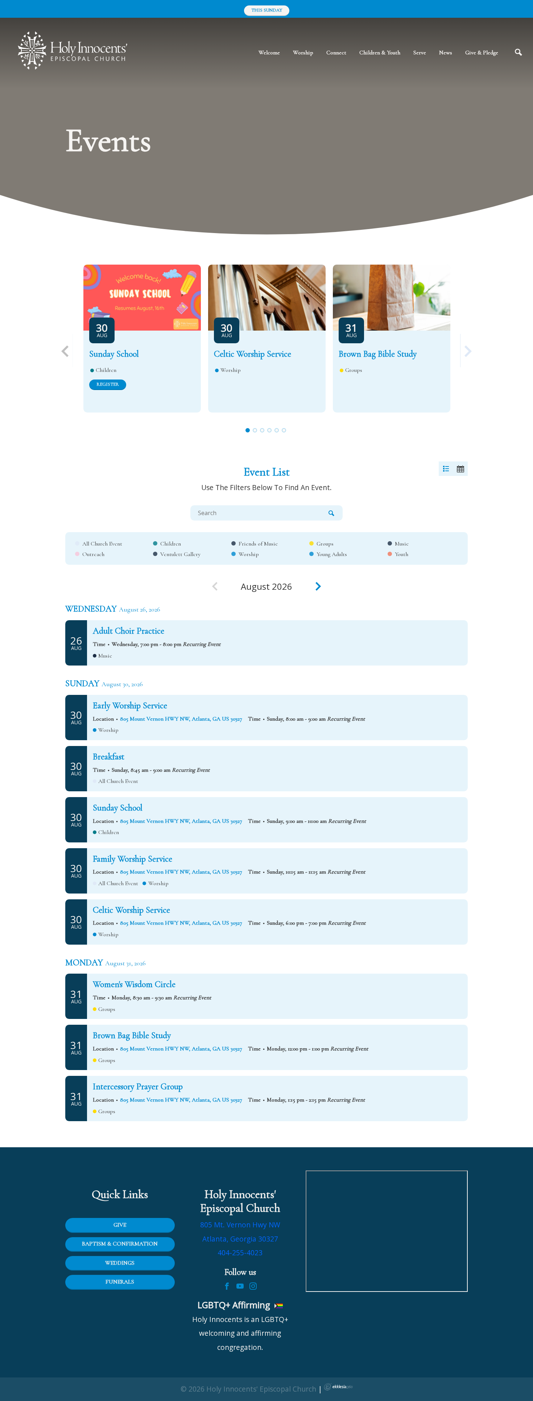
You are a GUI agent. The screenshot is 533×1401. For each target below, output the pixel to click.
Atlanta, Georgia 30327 (240, 1239)
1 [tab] (248, 430)
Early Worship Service (130, 705)
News (445, 52)
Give (119, 1224)
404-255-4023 (240, 1252)
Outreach (93, 554)
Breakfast (108, 756)
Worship (303, 52)
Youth (401, 554)
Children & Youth (379, 52)
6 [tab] (284, 430)
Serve (419, 52)
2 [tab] (254, 430)
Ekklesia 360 (338, 1386)
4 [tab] (269, 430)
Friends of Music (258, 543)
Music (402, 543)
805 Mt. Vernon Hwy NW (240, 1225)
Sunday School (114, 354)
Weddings (120, 1263)
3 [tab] (262, 430)
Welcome (269, 52)
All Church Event (102, 543)
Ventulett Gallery (180, 554)
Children (170, 543)
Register (107, 384)
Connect (336, 52)
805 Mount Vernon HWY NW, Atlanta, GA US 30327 (181, 718)
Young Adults (332, 554)
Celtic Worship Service (252, 354)
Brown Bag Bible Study (378, 354)
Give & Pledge (481, 52)
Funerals (120, 1281)
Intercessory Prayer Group (138, 1086)
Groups (325, 543)
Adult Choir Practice (128, 631)
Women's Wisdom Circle (134, 984)
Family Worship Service (132, 859)
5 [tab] (276, 430)
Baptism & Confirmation (120, 1243)
